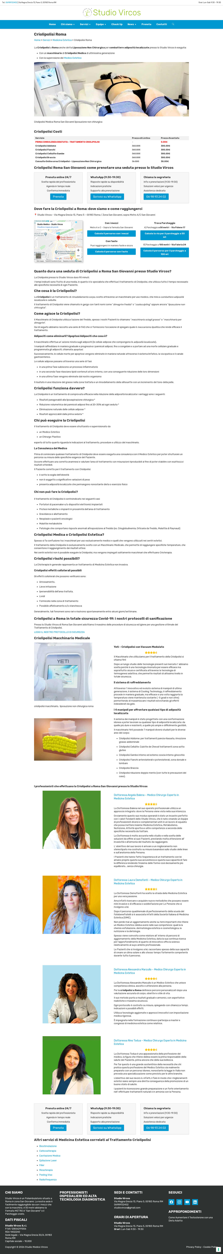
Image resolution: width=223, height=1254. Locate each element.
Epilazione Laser (48, 1160)
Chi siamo (66, 24)
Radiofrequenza (48, 1179)
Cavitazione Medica (49, 1155)
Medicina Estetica (62, 40)
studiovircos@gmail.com (127, 1207)
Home (52, 24)
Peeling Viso (45, 1174)
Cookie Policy (210, 1247)
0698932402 (11, 2)
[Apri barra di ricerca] (173, 24)
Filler (41, 1165)
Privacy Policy (193, 1247)
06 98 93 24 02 (156, 196)
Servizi (84, 24)
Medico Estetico (73, 58)
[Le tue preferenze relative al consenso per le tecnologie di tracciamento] (218, 1249)
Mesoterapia (46, 1170)
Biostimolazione (48, 1146)
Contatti (161, 24)
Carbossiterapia (47, 1150)
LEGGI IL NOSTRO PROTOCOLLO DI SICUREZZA (59, 632)
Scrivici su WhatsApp (107, 196)
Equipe (100, 24)
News (131, 24)
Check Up (116, 24)
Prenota (146, 24)
